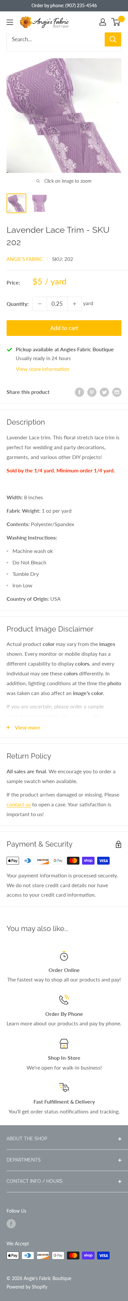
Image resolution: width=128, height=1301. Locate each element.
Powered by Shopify (27, 1287)
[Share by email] (116, 392)
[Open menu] (10, 22)
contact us (81, 716)
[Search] (113, 39)
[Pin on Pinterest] (91, 392)
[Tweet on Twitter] (104, 392)
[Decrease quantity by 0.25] (40, 304)
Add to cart (64, 327)
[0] (116, 22)
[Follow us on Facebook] (11, 1223)
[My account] (102, 22)
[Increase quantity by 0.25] (74, 304)
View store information (42, 369)
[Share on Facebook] (79, 392)
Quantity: (18, 304)
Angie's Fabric (25, 259)
